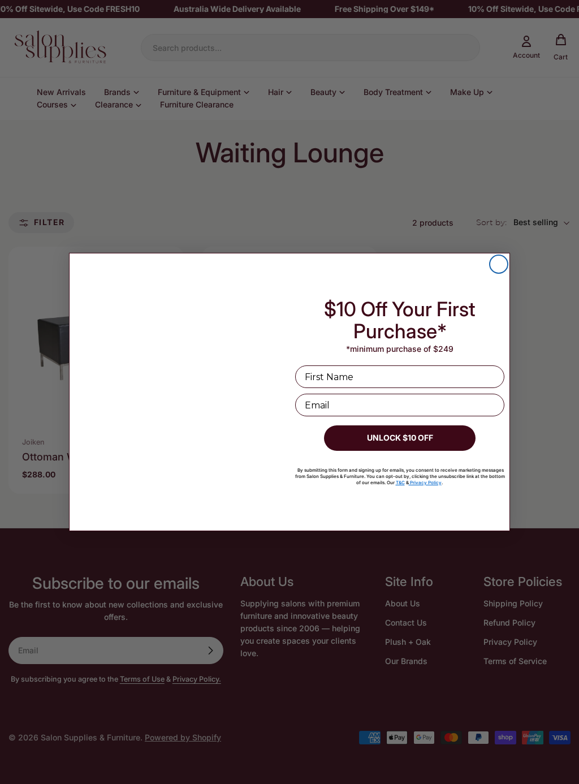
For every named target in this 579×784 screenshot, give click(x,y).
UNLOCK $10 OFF (400, 437)
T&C (400, 482)
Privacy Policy (425, 482)
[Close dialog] (499, 264)
